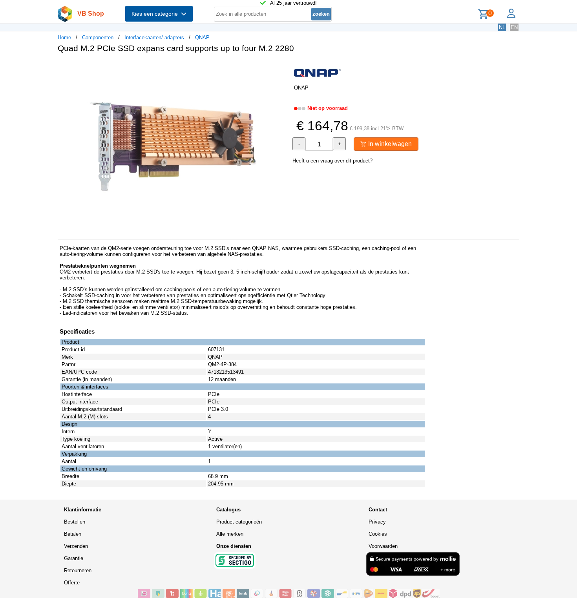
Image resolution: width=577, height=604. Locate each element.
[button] (281, 67)
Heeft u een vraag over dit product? (332, 161)
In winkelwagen (389, 144)
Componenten (97, 37)
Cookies (378, 534)
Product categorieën (239, 522)
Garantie (73, 558)
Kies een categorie (156, 14)
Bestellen (74, 522)
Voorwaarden (383, 546)
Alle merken (229, 534)
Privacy (377, 522)
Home (64, 37)
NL (502, 27)
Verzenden (76, 546)
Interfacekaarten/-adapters (154, 37)
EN (514, 27)
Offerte (72, 583)
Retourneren (77, 570)
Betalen (72, 534)
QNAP (202, 37)
